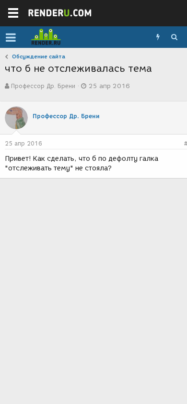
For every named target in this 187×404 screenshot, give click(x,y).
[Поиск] (174, 37)
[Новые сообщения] (158, 37)
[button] (11, 37)
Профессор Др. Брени (43, 86)
